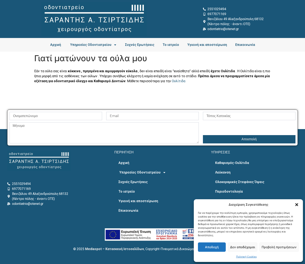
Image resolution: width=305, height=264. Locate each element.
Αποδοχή (212, 247)
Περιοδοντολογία (229, 191)
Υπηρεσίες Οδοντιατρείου (90, 45)
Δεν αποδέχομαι (242, 247)
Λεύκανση (223, 172)
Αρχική (55, 45)
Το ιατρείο (171, 45)
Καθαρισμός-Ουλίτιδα (232, 163)
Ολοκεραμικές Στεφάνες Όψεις (239, 182)
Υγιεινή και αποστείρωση (207, 45)
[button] (297, 205)
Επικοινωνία (245, 45)
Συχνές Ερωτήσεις (139, 45)
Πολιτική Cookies (246, 256)
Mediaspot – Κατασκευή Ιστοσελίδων (114, 249)
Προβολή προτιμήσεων (279, 247)
